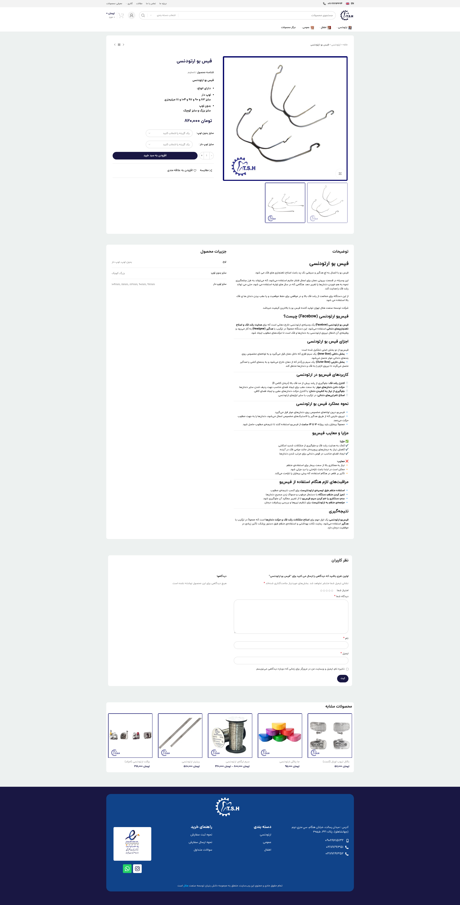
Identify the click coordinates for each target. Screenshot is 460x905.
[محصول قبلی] (123, 45)
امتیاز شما (342, 590)
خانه (345, 45)
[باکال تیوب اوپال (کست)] (330, 735)
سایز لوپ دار (207, 144)
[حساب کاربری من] (131, 15)
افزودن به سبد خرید (155, 155)
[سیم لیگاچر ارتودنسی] (230, 735)
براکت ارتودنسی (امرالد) (137, 761)
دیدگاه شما (341, 596)
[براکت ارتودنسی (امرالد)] (130, 735)
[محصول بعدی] (115, 45)
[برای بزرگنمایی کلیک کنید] (340, 173)
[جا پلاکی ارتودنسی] (280, 735)
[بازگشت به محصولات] (119, 45)
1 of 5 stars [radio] (332, 590)
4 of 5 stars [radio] (324, 590)
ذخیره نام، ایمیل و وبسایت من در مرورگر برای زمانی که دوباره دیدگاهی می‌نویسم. (300, 669)
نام (345, 638)
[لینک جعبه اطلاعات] (350, 3)
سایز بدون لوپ (205, 133)
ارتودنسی (336, 45)
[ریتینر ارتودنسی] (180, 735)
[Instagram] (137, 868)
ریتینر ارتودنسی (191, 761)
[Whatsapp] (127, 868)
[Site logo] (346, 15)
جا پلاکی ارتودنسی (289, 761)
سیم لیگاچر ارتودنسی (238, 761)
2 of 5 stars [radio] (329, 590)
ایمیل (344, 653)
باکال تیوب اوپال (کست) (336, 761)
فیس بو (209, 80)
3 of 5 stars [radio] (326, 590)
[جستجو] (143, 15)
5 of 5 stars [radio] (321, 590)
